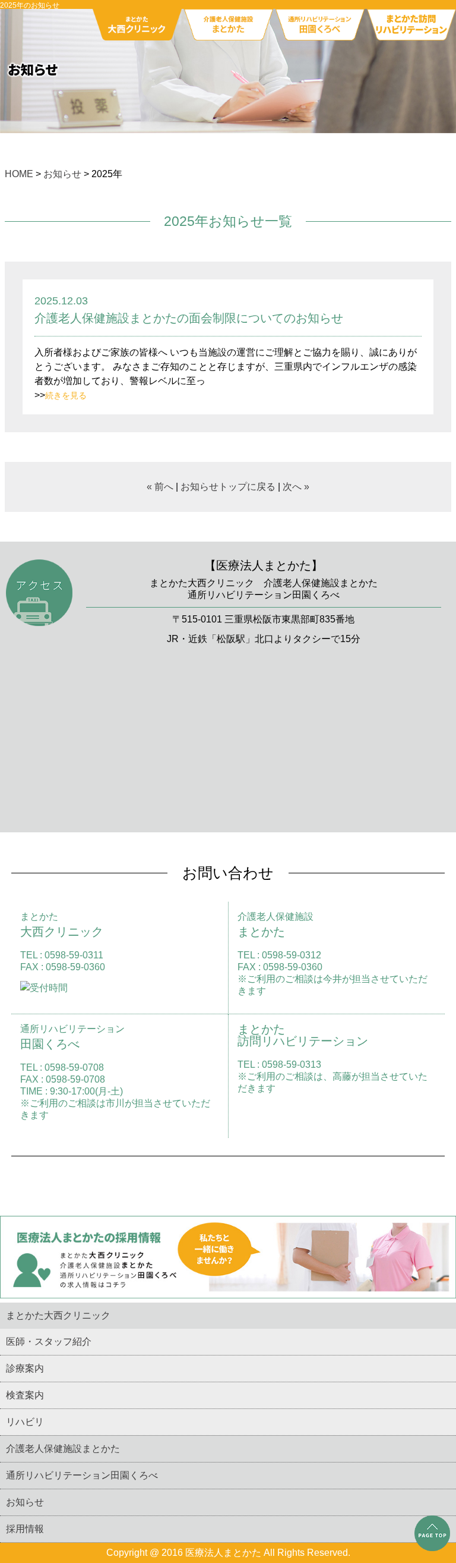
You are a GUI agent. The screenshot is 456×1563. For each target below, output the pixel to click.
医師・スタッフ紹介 (48, 1341)
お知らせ (62, 174)
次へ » (296, 487)
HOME (19, 174)
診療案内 (25, 1368)
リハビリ (25, 1422)
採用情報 (25, 1529)
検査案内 (25, 1395)
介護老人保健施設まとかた (63, 1449)
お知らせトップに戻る (228, 487)
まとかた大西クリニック (58, 1315)
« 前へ (160, 487)
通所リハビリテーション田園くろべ (82, 1475)
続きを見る (66, 395)
